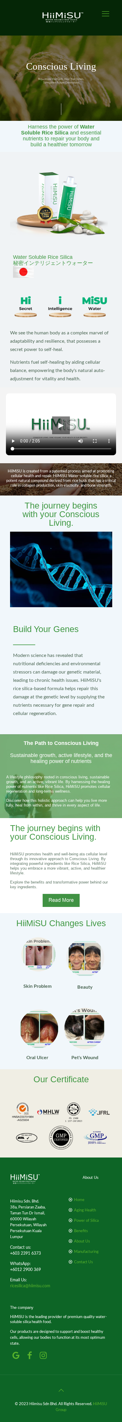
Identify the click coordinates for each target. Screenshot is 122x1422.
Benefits (81, 1231)
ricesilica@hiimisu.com (30, 1286)
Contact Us (83, 1262)
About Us (82, 1241)
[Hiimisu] (67, 17)
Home (79, 1200)
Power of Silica (86, 1221)
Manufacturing (86, 1252)
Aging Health (85, 1210)
